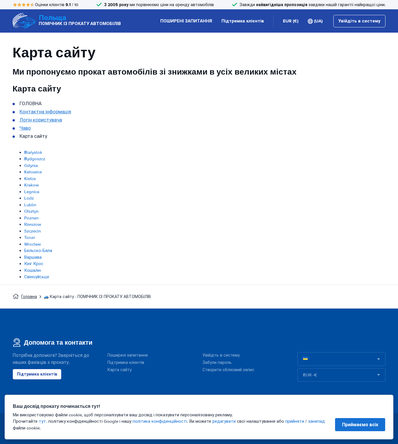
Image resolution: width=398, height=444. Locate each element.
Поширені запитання (128, 355)
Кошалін (32, 270)
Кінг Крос (33, 263)
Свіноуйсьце (36, 276)
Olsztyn (31, 211)
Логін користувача (41, 120)
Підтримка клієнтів (242, 21)
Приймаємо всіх (360, 424)
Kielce (30, 178)
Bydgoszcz (34, 158)
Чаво (25, 128)
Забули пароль (217, 362)
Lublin (30, 204)
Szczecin (32, 231)
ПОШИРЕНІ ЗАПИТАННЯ (186, 21)
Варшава (33, 257)
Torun (29, 237)
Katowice (33, 172)
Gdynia (31, 165)
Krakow (31, 185)
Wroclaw (32, 244)
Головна (29, 296)
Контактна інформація (45, 112)
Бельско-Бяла (38, 250)
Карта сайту (120, 369)
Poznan (31, 218)
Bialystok (33, 152)
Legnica (31, 191)
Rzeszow (32, 224)
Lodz (29, 198)
